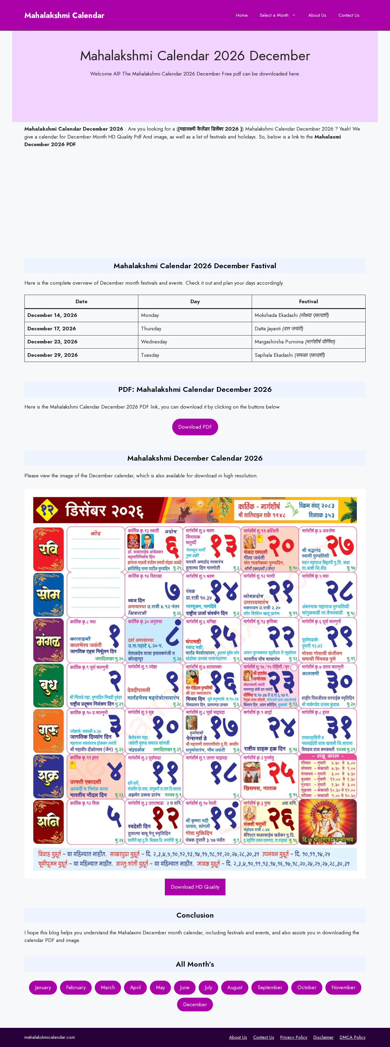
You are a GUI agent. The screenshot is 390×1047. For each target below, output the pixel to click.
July (208, 987)
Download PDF (195, 426)
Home (242, 15)
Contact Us (349, 15)
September (269, 987)
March (108, 987)
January (43, 987)
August (234, 987)
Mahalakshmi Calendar (64, 15)
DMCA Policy (353, 1037)
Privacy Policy (293, 1037)
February (76, 987)
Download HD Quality (195, 887)
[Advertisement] (203, 203)
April (135, 987)
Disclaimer (324, 1037)
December (195, 1004)
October (306, 987)
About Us (317, 15)
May (160, 987)
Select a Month (274, 15)
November (343, 987)
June (185, 987)
